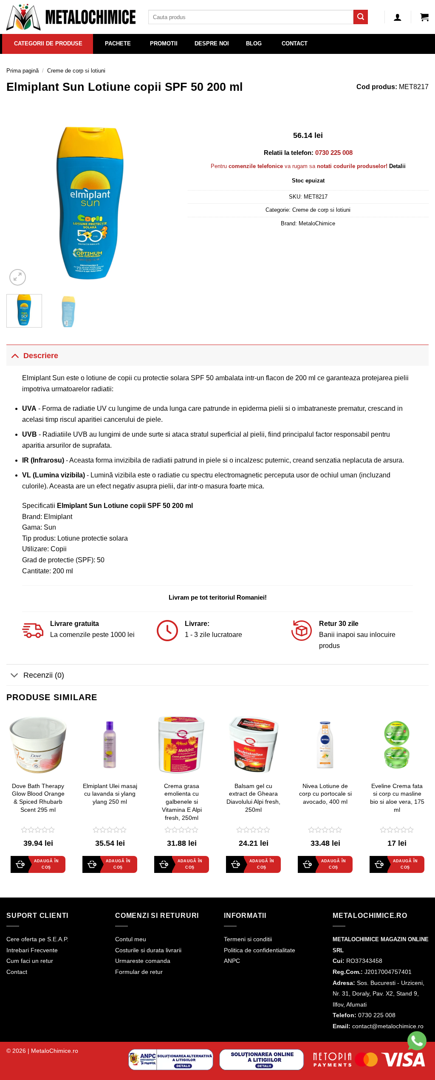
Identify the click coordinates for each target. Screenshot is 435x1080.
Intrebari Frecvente (32, 950)
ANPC (232, 960)
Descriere (40, 355)
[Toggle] (14, 355)
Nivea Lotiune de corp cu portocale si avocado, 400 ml (325, 794)
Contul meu (130, 939)
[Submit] (360, 17)
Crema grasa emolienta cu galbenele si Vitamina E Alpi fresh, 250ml (182, 802)
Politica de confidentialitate (259, 950)
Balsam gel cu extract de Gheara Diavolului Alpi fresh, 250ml (253, 798)
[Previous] (20, 203)
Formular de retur (139, 971)
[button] (424, 17)
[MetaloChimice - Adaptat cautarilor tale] (71, 17)
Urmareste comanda (142, 960)
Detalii (397, 166)
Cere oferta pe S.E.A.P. (37, 939)
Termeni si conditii (248, 939)
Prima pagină (22, 70)
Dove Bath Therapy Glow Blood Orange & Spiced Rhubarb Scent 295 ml (38, 798)
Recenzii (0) (43, 675)
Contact (16, 971)
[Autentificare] (397, 17)
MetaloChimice (317, 223)
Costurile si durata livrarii (148, 950)
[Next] (161, 203)
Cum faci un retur (29, 960)
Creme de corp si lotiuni (76, 70)
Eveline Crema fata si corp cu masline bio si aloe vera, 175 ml (397, 798)
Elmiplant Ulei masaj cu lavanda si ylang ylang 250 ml (110, 794)
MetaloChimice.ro (54, 1050)
